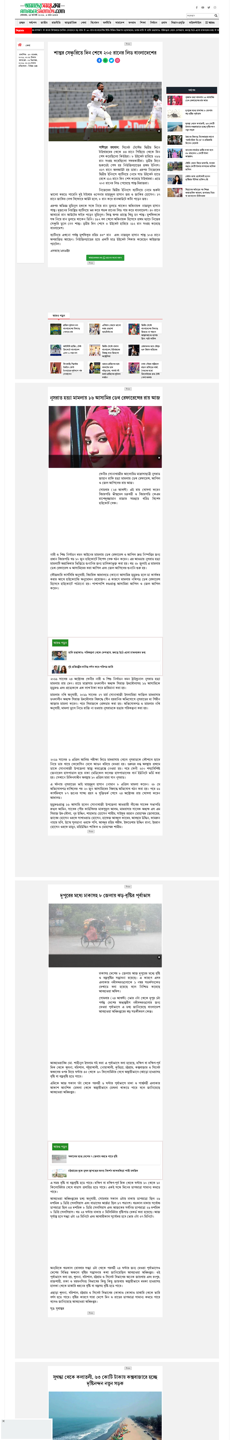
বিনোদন (95, 23)
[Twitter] (209, 9)
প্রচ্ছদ (22, 23)
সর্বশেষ (32, 23)
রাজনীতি (56, 23)
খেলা (83, 23)
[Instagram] (215, 9)
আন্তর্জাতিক (71, 23)
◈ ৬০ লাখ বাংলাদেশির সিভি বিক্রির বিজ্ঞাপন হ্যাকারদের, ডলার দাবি (63, 30)
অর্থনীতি (107, 23)
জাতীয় (44, 23)
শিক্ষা (143, 23)
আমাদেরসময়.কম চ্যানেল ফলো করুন (105, 257)
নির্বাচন (153, 23)
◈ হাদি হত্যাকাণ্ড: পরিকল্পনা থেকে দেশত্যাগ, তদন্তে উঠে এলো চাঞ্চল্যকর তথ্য (129, 30)
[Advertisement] (127, 10)
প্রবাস (164, 23)
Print (128, 44)
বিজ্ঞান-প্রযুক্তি (178, 23)
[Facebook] (196, 9)
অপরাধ (132, 23)
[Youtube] (203, 9)
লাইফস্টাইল (195, 23)
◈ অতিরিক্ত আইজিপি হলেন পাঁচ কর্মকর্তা (182, 30)
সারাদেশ (119, 23)
